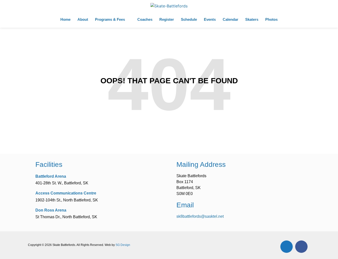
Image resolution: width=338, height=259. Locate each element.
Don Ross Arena (50, 210)
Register (166, 19)
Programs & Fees (110, 19)
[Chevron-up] (286, 246)
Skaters (251, 19)
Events (210, 19)
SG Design (123, 245)
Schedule (189, 19)
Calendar (230, 19)
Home (65, 19)
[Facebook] (301, 246)
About (82, 19)
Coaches (144, 19)
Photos (271, 19)
